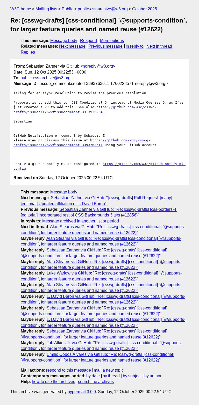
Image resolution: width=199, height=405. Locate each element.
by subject (132, 376)
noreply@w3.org (98, 66)
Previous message (105, 46)
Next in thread (159, 46)
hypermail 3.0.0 (82, 391)
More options (112, 40)
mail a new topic (109, 370)
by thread (111, 376)
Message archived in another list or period (80, 221)
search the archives (96, 381)
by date (93, 376)
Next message (72, 46)
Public (67, 9)
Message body (63, 40)
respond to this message (68, 370)
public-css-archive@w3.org (103, 9)
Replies (28, 52)
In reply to (135, 46)
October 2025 (144, 9)
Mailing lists (46, 9)
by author (152, 376)
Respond (88, 40)
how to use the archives (53, 381)
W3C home (20, 9)
